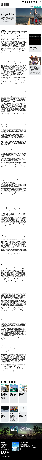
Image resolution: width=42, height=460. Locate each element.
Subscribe (23, 448)
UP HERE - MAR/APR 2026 (13, 405)
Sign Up (22, 435)
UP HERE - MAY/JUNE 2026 (4, 405)
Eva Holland (3, 20)
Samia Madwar (32, 70)
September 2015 (4, 12)
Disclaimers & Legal (34, 449)
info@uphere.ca (5, 449)
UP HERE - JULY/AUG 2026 (4, 384)
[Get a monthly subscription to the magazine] (15, 446)
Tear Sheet (20, 384)
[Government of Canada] (5, 456)
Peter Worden (8, 20)
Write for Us (33, 445)
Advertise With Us (34, 443)
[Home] (5, 4)
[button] (40, 2)
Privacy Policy (34, 447)
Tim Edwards (12, 20)
